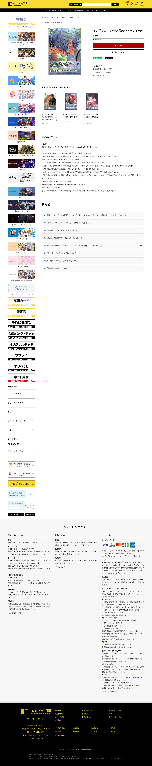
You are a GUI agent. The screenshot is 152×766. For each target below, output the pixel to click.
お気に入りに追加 (119, 52)
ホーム (44, 17)
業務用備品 (13, 438)
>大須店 (76, 728)
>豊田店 (112, 731)
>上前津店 (94, 728)
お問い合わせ (86, 717)
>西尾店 (112, 728)
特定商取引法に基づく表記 (102, 69)
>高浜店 (94, 731)
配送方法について (115, 710)
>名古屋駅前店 (60, 735)
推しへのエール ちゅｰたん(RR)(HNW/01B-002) (92, 117)
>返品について (60, 567)
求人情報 (58, 720)
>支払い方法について (109, 691)
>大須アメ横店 (60, 728)
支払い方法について (89, 710)
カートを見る (59, 717)
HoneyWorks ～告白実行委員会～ (53, 22)
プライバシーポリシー (116, 717)
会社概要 (58, 710)
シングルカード (53, 17)
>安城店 (58, 731)
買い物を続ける (98, 75)
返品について (97, 66)
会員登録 (85, 714)
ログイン (112, 714)
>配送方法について (14, 613)
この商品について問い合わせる (104, 72)
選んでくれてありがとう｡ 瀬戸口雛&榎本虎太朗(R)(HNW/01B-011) (50, 117)
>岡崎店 (76, 731)
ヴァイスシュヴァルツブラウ (70, 17)
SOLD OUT (119, 45)
